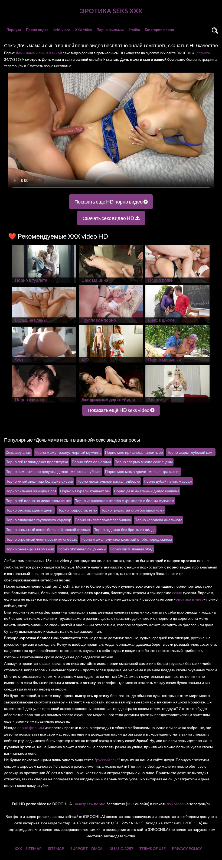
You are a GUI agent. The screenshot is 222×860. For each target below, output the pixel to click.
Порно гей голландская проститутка (36, 461)
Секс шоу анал (18, 452)
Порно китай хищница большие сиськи (39, 481)
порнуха (203, 53)
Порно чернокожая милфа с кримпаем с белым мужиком (124, 500)
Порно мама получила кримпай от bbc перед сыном (126, 539)
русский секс (107, 759)
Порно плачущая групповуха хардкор (38, 519)
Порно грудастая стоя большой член (132, 510)
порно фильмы (30, 727)
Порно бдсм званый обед (132, 549)
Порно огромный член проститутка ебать (41, 539)
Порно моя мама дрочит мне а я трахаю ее (143, 471)
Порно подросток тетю (77, 510)
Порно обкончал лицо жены (82, 549)
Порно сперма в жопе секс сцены (144, 461)
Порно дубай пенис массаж (168, 481)
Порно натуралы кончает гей (85, 491)
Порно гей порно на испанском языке (38, 500)
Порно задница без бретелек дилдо (124, 529)
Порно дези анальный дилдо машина (146, 491)
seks (34, 573)
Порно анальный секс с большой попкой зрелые (47, 529)
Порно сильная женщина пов (31, 491)
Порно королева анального (158, 519)
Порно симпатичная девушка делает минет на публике (53, 471)
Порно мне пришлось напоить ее (134, 452)
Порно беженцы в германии (29, 549)
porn (140, 766)
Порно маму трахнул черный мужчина (68, 452)
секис (177, 592)
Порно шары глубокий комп (190, 452)
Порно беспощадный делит (29, 510)
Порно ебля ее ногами (91, 461)
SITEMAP (33, 848)
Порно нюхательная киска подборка (108, 481)
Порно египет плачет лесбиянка (103, 519)
